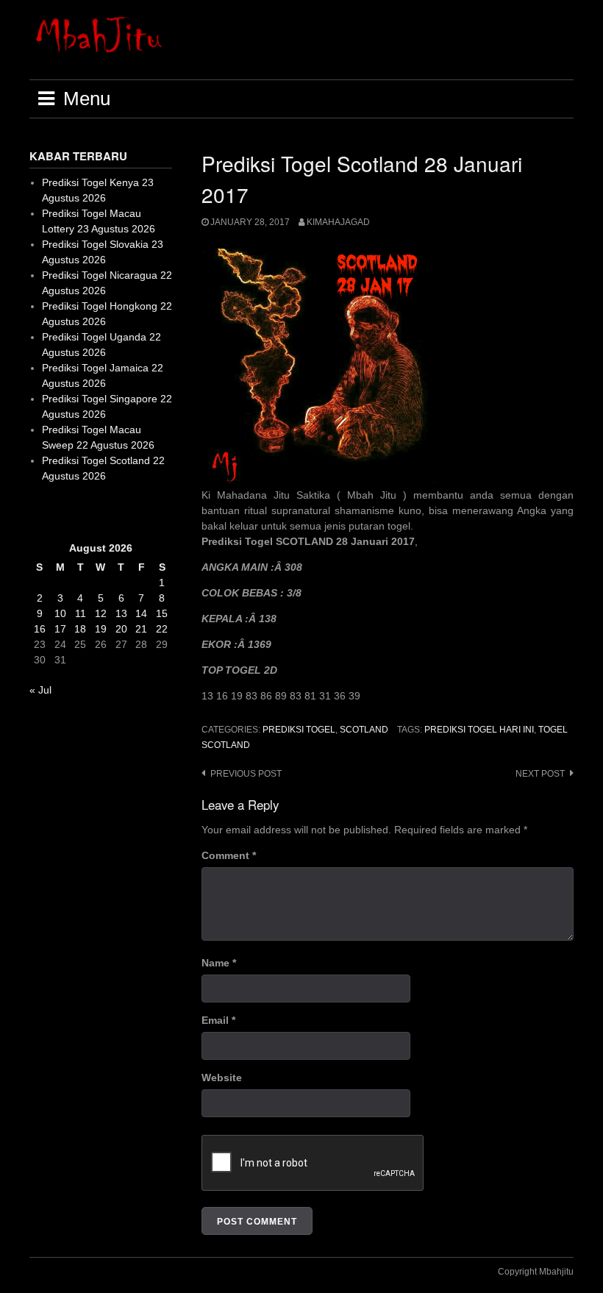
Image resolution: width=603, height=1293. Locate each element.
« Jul (40, 690)
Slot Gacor (54, 512)
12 (101, 613)
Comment (228, 855)
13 (121, 613)
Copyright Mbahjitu (536, 1272)
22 (162, 629)
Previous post (246, 774)
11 (80, 613)
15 (162, 613)
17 (60, 629)
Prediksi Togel (299, 729)
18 (80, 629)
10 (60, 613)
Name (218, 963)
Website (221, 1077)
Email (218, 1020)
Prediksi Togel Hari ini (479, 729)
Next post (540, 774)
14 (141, 613)
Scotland (364, 729)
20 (121, 629)
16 (40, 629)
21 (141, 629)
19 (101, 629)
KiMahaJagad (338, 222)
